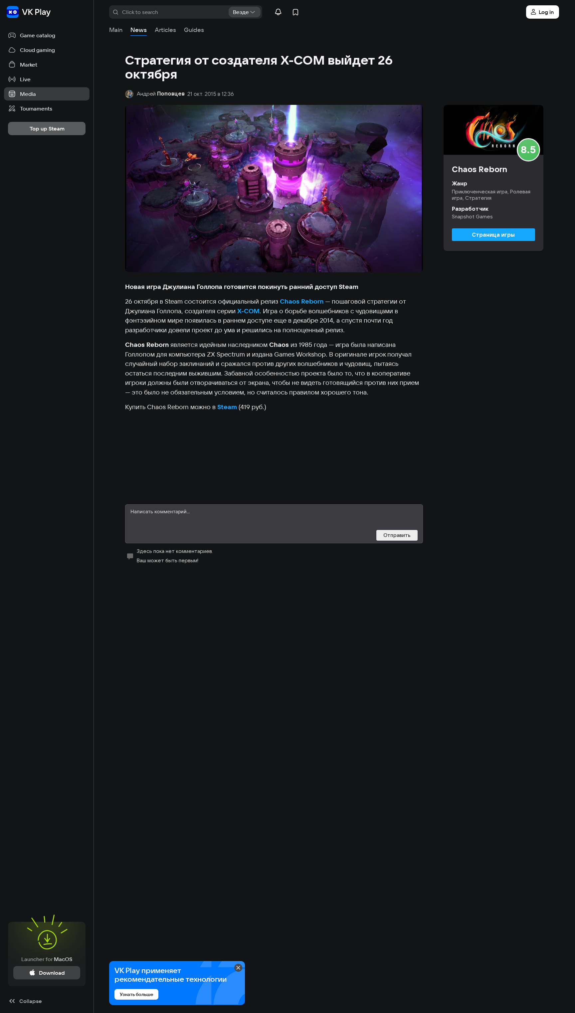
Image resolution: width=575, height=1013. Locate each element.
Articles (165, 30)
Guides (194, 30)
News (138, 30)
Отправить (397, 535)
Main (115, 30)
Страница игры (493, 234)
